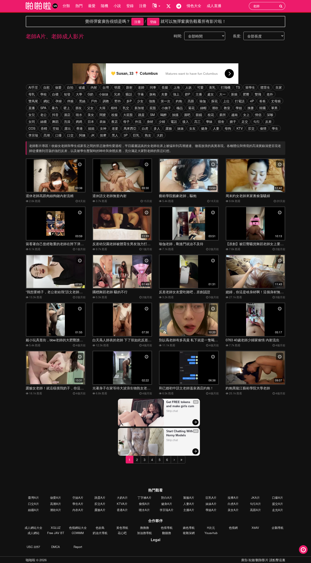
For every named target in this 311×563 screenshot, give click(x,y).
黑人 (115, 135)
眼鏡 (199, 114)
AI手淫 (33, 87)
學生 (275, 128)
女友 (192, 128)
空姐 (56, 128)
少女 (140, 101)
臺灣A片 (33, 497)
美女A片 (233, 510)
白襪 (55, 94)
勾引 (256, 121)
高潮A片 (55, 503)
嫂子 (233, 121)
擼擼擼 (144, 527)
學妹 (209, 121)
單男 (274, 107)
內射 (94, 87)
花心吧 (122, 533)
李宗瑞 (33, 135)
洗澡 (67, 121)
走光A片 (277, 510)
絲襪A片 (33, 510)
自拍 (70, 87)
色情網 (233, 527)
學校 (43, 94)
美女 (91, 114)
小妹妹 (103, 94)
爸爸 (262, 101)
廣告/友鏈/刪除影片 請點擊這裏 (263, 560)
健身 (204, 128)
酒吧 (187, 114)
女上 (246, 114)
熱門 (79, 5)
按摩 (103, 135)
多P (129, 101)
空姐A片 (77, 497)
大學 (79, 94)
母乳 (31, 94)
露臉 (169, 128)
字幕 (141, 94)
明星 (117, 87)
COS (31, 128)
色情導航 (167, 527)
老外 (270, 94)
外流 (138, 121)
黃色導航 (122, 527)
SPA (43, 107)
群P (187, 94)
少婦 (162, 121)
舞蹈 (55, 121)
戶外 (94, 101)
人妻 (216, 128)
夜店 (114, 121)
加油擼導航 (144, 533)
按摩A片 (233, 497)
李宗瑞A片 (166, 510)
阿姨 (82, 135)
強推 (152, 101)
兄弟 (117, 94)
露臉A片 (99, 510)
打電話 (240, 101)
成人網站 (33, 533)
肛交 (251, 128)
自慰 (46, 87)
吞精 (44, 128)
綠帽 (203, 107)
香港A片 (122, 510)
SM (152, 114)
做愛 (58, 87)
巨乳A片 (211, 497)
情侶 (258, 114)
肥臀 (246, 94)
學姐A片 (211, 510)
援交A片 (277, 503)
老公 (43, 114)
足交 (245, 121)
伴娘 (70, 101)
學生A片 (77, 503)
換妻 (250, 107)
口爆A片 (277, 497)
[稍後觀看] (303, 549)
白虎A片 (233, 503)
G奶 (90, 94)
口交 (70, 135)
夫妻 (164, 94)
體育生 (265, 87)
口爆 (58, 135)
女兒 (31, 114)
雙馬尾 (33, 101)
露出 (67, 128)
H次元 (211, 527)
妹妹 (180, 128)
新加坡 (139, 107)
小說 (117, 5)
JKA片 (255, 497)
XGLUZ (56, 527)
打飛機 (225, 87)
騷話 (129, 94)
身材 (150, 121)
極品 (179, 107)
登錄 (130, 5)
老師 (141, 87)
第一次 (165, 101)
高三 (197, 121)
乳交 (126, 107)
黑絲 (82, 101)
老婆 (115, 128)
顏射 (129, 87)
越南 (234, 114)
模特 (114, 107)
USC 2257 (33, 547)
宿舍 (221, 121)
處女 (210, 94)
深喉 (270, 114)
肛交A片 (99, 503)
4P (252, 101)
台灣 (105, 87)
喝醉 (163, 114)
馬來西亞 (130, 128)
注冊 (142, 5)
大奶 (160, 135)
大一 (222, 94)
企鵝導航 (277, 527)
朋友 (78, 107)
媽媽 (79, 121)
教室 (227, 107)
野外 (118, 101)
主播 (199, 94)
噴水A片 (144, 510)
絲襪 (43, 121)
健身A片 (166, 503)
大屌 (102, 107)
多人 (157, 128)
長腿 (165, 87)
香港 (79, 128)
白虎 (145, 128)
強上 (176, 94)
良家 (278, 87)
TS (238, 87)
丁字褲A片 (144, 497)
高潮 (46, 135)
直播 (31, 107)
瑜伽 (202, 101)
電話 (174, 121)
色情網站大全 (78, 527)
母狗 (228, 128)
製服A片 (188, 497)
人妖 (188, 87)
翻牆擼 (166, 533)
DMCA (55, 547)
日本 (91, 121)
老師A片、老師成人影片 (55, 36)
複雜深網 (189, 533)
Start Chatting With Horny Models (180, 433)
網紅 (46, 101)
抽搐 (175, 114)
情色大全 (194, 5)
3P (125, 135)
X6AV (255, 527)
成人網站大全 (33, 527)
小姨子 (166, 107)
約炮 (179, 101)
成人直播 (214, 5)
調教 (106, 101)
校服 (114, 114)
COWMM (78, 533)
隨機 (104, 5)
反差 (268, 121)
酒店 (67, 114)
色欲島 (100, 527)
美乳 (212, 87)
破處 (82, 87)
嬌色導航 (189, 527)
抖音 (55, 114)
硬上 (67, 107)
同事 (153, 87)
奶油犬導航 (100, 533)
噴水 (79, 114)
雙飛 (258, 94)
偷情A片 (144, 503)
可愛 (200, 87)
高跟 (191, 101)
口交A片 (33, 503)
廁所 (222, 114)
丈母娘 (276, 101)
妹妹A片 (211, 503)
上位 (226, 101)
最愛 (91, 5)
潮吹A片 (55, 510)
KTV (240, 128)
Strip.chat (172, 411)
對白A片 (166, 497)
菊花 (191, 107)
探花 (214, 101)
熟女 (148, 135)
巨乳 (136, 135)
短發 (67, 94)
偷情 (263, 128)
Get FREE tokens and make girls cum (180, 404)
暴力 (55, 107)
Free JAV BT (55, 533)
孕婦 (58, 101)
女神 (103, 128)
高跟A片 (255, 510)
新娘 (234, 94)
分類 (66, 5)
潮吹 (215, 107)
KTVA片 (122, 503)
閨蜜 (102, 114)
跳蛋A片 (99, 497)
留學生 (250, 87)
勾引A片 (255, 503)
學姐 (239, 107)
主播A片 (188, 510)
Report (78, 547)
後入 (185, 121)
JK (92, 135)
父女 (90, 107)
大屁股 (128, 114)
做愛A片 (55, 497)
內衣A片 (77, 510)
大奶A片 (122, 497)
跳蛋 (141, 114)
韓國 (262, 107)
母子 (126, 121)
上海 (176, 87)
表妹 (102, 121)
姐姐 (91, 128)
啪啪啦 (30, 560)
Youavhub (210, 533)
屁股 (153, 107)
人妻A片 (188, 503)
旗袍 (152, 94)
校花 (211, 114)
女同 (31, 121)
